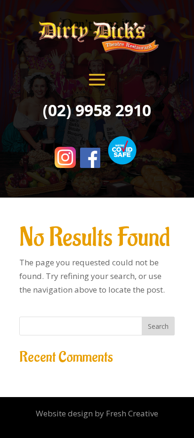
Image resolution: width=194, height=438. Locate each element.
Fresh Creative (132, 413)
